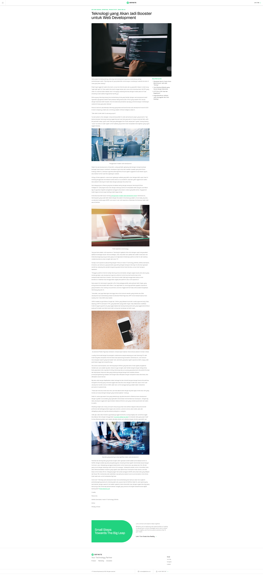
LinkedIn (169, 564)
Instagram (169, 561)
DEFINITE (132, 3)
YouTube (169, 559)
